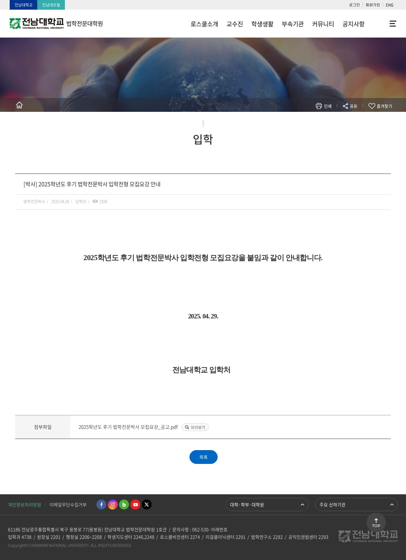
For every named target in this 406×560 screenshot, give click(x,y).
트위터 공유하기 (304, 122)
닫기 (357, 119)
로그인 (354, 5)
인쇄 (328, 106)
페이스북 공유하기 (295, 122)
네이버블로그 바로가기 (124, 504)
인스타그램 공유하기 (337, 122)
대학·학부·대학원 (247, 504)
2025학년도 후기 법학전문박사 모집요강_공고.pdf (129, 426)
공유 (353, 106)
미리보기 (198, 427)
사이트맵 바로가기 (382, 23)
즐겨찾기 (384, 106)
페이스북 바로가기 (101, 504)
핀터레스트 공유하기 (320, 122)
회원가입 (373, 5)
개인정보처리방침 (24, 504)
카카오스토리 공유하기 (312, 122)
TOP (376, 525)
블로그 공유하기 (329, 122)
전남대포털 (51, 4)
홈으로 (19, 105)
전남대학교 (24, 4)
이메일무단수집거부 (68, 504)
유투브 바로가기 (135, 504)
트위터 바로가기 (147, 504)
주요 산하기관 (333, 504)
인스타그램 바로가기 (113, 504)
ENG (390, 5)
